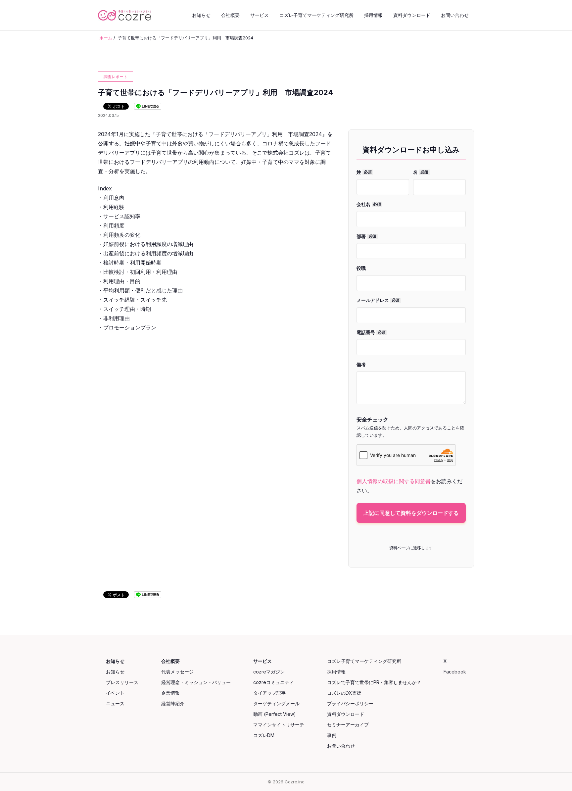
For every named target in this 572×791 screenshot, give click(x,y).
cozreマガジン (269, 671)
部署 (366, 236)
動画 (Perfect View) (274, 714)
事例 (331, 735)
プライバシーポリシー (350, 703)
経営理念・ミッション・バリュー (196, 682)
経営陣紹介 (172, 703)
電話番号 (371, 332)
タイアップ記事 (269, 693)
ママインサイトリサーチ (278, 724)
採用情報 (373, 15)
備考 (361, 364)
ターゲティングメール (276, 703)
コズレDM (263, 735)
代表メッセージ (177, 671)
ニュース (115, 703)
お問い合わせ (455, 15)
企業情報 (170, 693)
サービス (259, 15)
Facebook (455, 671)
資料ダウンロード (411, 15)
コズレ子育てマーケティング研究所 (316, 15)
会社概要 (230, 15)
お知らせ (201, 15)
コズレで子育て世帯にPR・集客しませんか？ (374, 682)
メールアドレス (378, 300)
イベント (115, 693)
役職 (361, 268)
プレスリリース (122, 682)
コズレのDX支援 (344, 693)
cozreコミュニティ (273, 682)
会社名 (369, 204)
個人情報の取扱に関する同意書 (394, 481)
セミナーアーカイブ (348, 724)
